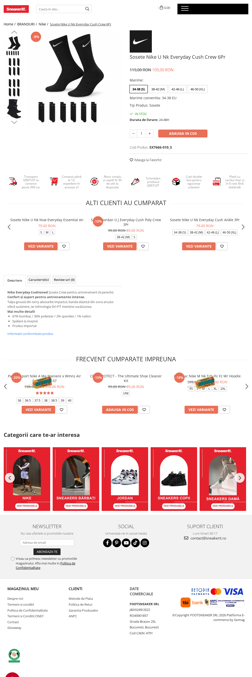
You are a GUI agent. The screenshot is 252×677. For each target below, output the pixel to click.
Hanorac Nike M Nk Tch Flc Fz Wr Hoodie (207, 376)
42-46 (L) (178, 89)
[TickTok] (135, 543)
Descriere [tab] (14, 280)
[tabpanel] (74, 78)
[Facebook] (107, 543)
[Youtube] (126, 543)
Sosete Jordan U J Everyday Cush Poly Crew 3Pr (126, 222)
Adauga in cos (183, 133)
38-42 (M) (158, 89)
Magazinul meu (23, 588)
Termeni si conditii (20, 604)
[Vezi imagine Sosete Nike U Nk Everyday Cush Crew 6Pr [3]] (14, 108)
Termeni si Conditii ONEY (25, 616)
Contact (13, 622)
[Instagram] (145, 543)
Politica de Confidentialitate (27, 610)
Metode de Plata (81, 598)
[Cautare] (87, 9)
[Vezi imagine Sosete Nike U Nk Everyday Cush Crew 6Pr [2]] (14, 87)
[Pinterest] (116, 543)
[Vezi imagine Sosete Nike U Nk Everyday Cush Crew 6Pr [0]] (14, 46)
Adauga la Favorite (147, 159)
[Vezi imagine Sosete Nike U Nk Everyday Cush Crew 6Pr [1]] (14, 67)
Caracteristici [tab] (39, 279)
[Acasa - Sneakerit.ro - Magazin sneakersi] (16, 9)
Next (14, 121)
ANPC (73, 616)
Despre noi (15, 598)
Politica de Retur (81, 604)
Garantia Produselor (83, 610)
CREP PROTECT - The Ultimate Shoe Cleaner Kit (126, 378)
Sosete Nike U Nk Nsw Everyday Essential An (46, 219)
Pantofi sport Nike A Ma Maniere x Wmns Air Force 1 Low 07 (44, 378)
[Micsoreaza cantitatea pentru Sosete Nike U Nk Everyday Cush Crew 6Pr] (133, 133)
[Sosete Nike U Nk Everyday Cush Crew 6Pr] (74, 78)
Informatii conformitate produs (30, 333)
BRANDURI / (27, 24)
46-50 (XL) (197, 89)
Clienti (75, 588)
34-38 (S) (138, 89)
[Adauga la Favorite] (64, 246)
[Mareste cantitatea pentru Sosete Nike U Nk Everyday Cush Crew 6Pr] (149, 133)
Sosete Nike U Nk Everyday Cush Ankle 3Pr (205, 219)
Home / (10, 24)
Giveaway (14, 627)
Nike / (44, 24)
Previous (14, 32)
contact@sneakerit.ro (207, 538)
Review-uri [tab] (64, 279)
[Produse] (185, 10)
